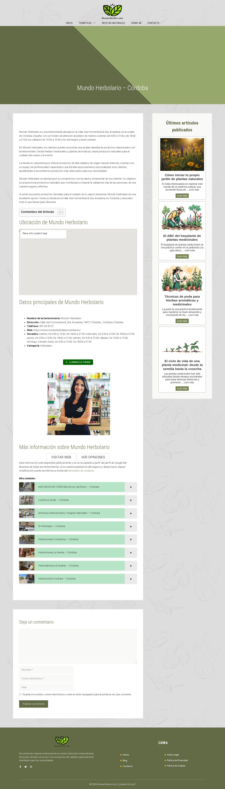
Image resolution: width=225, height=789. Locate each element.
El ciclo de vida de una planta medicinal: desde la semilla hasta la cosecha (182, 364)
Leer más (194, 189)
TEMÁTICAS (85, 22)
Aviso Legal (173, 754)
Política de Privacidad (177, 760)
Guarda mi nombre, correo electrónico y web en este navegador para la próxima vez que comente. (76, 694)
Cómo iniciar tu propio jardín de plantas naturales (182, 177)
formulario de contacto (81, 470)
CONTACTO (153, 22)
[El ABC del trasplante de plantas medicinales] (182, 217)
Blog (125, 760)
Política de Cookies (176, 766)
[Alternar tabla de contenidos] (59, 212)
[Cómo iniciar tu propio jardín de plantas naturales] (182, 154)
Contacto (128, 766)
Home (126, 754)
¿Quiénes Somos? (127, 784)
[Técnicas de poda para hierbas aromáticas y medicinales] (182, 278)
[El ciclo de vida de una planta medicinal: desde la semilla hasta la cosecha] (182, 342)
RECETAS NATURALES (113, 22)
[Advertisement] (112, 61)
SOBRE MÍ (136, 22)
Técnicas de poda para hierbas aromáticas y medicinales (182, 300)
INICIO (69, 22)
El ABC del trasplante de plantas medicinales (182, 237)
